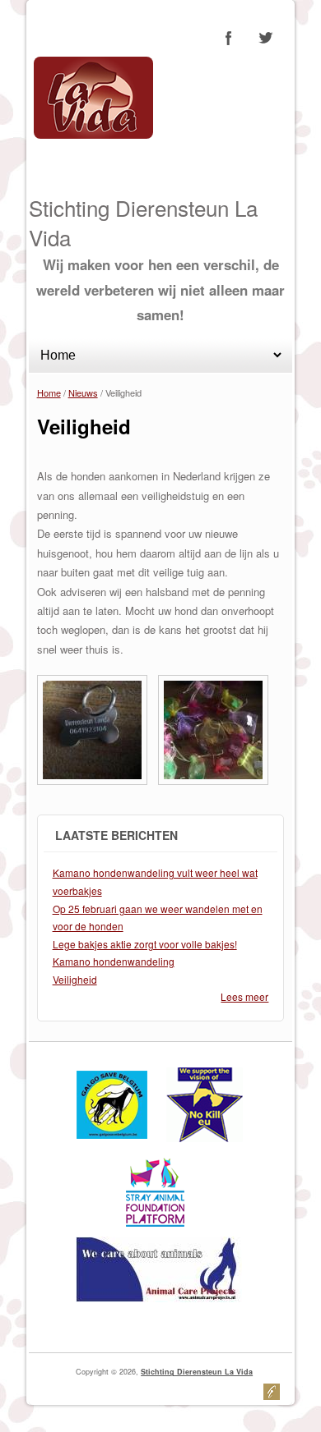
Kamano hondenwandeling (113, 961)
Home (49, 392)
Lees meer (244, 996)
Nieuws (83, 392)
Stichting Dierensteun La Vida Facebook (228, 37)
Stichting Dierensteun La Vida (197, 1371)
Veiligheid (75, 979)
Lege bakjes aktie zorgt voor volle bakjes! (145, 944)
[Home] (93, 134)
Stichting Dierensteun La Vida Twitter (265, 37)
